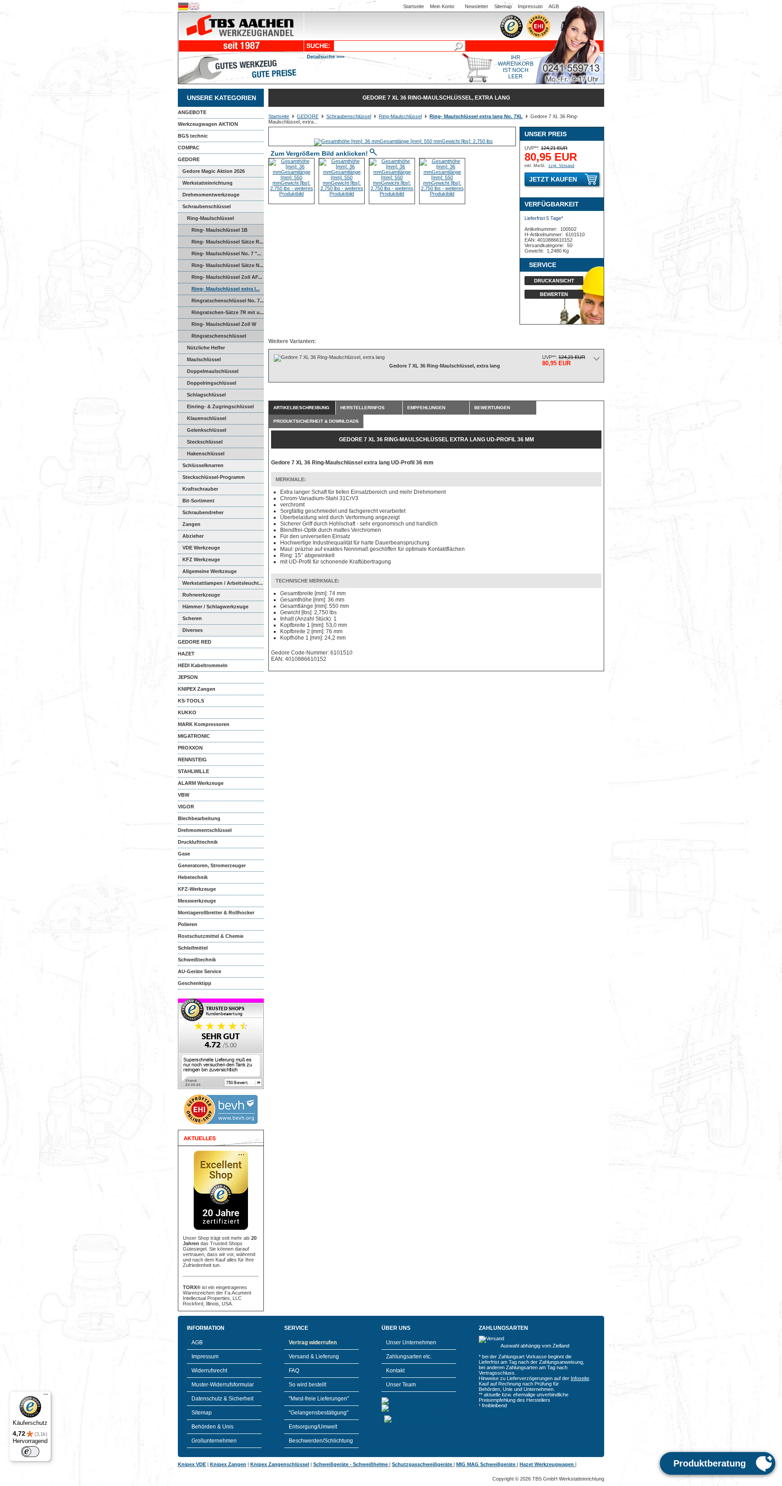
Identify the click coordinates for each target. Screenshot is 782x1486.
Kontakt (395, 1370)
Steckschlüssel (205, 441)
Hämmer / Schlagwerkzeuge (215, 606)
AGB (553, 6)
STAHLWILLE (193, 771)
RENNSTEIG (192, 759)
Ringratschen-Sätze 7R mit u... (227, 312)
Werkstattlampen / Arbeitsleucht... (222, 583)
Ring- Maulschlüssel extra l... (225, 288)
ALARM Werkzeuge (201, 783)
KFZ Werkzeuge (201, 559)
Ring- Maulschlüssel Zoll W (223, 324)
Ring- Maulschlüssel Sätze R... (227, 241)
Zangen (191, 524)
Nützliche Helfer (206, 347)
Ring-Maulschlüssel (210, 218)
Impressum (530, 6)
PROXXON (190, 747)
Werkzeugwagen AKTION (208, 124)
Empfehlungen (426, 407)
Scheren (192, 618)
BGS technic (193, 136)
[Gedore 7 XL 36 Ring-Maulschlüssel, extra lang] (403, 141)
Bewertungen (492, 407)
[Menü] (45, 1396)
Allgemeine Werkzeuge (209, 571)
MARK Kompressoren (203, 724)
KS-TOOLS (191, 700)
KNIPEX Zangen (196, 689)
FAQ (294, 1370)
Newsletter (476, 6)
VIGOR (186, 806)
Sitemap (503, 6)
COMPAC (189, 147)
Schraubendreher (203, 512)
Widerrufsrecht (209, 1370)
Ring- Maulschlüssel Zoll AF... (226, 277)
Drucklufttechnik (198, 842)
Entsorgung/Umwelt (313, 1427)
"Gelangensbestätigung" (318, 1413)
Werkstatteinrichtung (207, 183)
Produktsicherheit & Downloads (316, 421)
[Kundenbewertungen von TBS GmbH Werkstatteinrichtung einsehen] (221, 1087)
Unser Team (401, 1384)
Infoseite (580, 1378)
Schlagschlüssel (206, 394)
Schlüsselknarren (203, 465)
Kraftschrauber (200, 489)
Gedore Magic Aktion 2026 (213, 171)
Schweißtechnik (197, 959)
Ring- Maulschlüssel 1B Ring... (213, 231)
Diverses (192, 630)
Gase (184, 853)
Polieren (187, 924)
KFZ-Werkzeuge (197, 889)
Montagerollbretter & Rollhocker (216, 912)
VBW (183, 795)
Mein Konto (442, 6)
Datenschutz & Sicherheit (222, 1398)
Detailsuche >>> (325, 56)
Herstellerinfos (362, 407)
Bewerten (554, 294)
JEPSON (188, 677)
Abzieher (193, 536)
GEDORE (189, 159)
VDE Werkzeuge (201, 547)
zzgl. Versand (561, 165)
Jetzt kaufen (553, 179)
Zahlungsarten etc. (409, 1356)
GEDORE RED (194, 642)
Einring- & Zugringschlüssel (220, 406)
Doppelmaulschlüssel (212, 371)
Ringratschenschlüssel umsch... (212, 337)
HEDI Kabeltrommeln (203, 665)
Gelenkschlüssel (206, 430)
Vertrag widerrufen (313, 1342)
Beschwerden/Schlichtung (321, 1441)
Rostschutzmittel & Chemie (210, 936)
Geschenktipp (194, 983)
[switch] (30, 1451)
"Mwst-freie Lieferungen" (319, 1398)
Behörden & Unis (212, 1427)
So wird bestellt (307, 1384)
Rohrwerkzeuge (201, 594)
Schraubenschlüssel (206, 206)
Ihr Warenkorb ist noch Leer (516, 67)
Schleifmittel (193, 948)
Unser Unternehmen (411, 1342)
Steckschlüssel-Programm (213, 477)
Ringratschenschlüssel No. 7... (227, 300)
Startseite (413, 6)
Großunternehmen (214, 1441)
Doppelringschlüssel (211, 383)
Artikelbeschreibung (301, 407)
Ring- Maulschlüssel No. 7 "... (226, 253)
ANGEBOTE (192, 112)
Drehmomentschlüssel (205, 830)
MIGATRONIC (194, 736)
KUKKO (187, 712)
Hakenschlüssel (205, 453)
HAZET (186, 653)
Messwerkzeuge (197, 900)
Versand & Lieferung (314, 1356)
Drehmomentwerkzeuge (210, 194)
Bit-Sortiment (198, 500)
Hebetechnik (193, 877)
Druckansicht (554, 280)
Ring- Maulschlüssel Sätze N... (227, 265)
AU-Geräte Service (199, 971)
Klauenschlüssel (206, 418)
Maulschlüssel (204, 359)
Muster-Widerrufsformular (222, 1384)
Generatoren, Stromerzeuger (212, 865)
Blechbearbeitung (199, 818)
